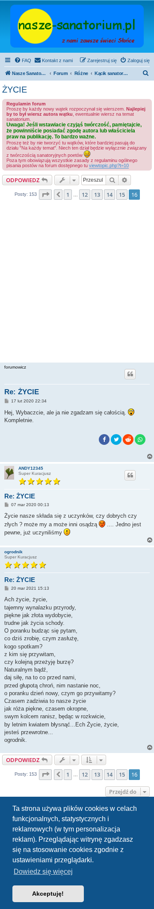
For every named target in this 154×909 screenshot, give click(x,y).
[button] (45, 194)
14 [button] (110, 194)
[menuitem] (22, 60)
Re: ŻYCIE (21, 392)
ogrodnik (13, 551)
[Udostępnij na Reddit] (128, 439)
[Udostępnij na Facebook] (104, 439)
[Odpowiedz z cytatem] (130, 374)
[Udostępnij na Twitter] (116, 439)
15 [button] (122, 194)
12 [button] (85, 194)
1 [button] (67, 194)
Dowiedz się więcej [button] (43, 871)
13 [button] (97, 194)
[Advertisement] (77, 284)
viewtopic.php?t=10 (109, 165)
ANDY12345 (30, 468)
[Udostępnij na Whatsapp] (140, 439)
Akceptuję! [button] (48, 893)
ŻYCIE (14, 89)
